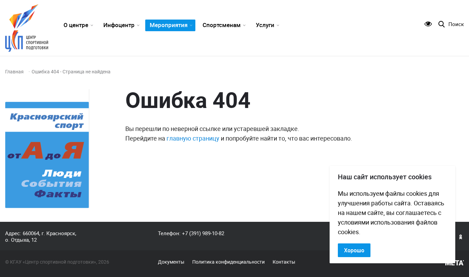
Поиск (456, 24)
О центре (76, 25)
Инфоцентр (119, 25)
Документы (171, 262)
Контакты (284, 262)
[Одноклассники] (461, 236)
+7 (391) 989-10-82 (203, 233)
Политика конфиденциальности (228, 262)
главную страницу (193, 138)
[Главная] (26, 28)
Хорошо (354, 250)
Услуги (265, 25)
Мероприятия (168, 25)
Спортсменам (222, 25)
